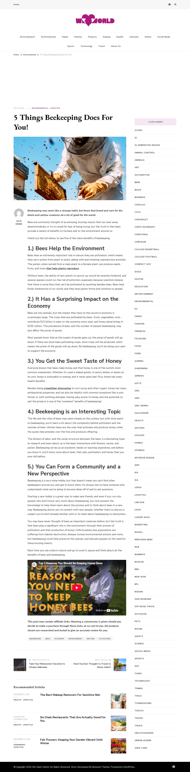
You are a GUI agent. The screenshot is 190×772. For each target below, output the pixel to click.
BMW (137, 182)
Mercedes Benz (144, 539)
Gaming (106, 37)
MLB (137, 547)
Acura (138, 130)
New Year (140, 576)
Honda (139, 443)
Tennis (139, 688)
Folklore (140, 338)
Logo (138, 509)
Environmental (48, 37)
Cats (138, 212)
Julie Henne (19, 222)
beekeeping (35, 639)
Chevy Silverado (145, 227)
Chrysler (140, 242)
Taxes (138, 673)
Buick (138, 190)
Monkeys (140, 554)
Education (141, 286)
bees (47, 639)
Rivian (138, 629)
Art (137, 167)
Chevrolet (141, 219)
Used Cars (141, 748)
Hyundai (140, 450)
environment (75, 639)
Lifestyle (134, 37)
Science (139, 643)
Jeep (137, 465)
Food (138, 346)
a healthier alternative (57, 388)
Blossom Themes (101, 767)
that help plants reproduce (62, 268)
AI (136, 137)
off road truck (145, 606)
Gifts (138, 383)
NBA (137, 569)
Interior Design (144, 457)
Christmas (141, 234)
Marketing (141, 524)
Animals (139, 160)
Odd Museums (143, 599)
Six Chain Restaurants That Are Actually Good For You (73, 719)
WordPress (129, 767)
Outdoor (140, 614)
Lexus (138, 487)
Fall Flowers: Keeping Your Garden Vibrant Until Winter (71, 741)
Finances (92, 37)
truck (138, 725)
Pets (137, 621)
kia (136, 472)
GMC (137, 390)
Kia (136, 480)
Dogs (138, 271)
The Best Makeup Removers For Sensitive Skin (70, 695)
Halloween (141, 413)
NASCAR (139, 562)
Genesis (139, 376)
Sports (70, 46)
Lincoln (139, 502)
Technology (86, 46)
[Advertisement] (95, 77)
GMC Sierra (141, 405)
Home (16, 4)
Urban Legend (143, 740)
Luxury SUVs (142, 517)
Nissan (139, 591)
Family (65, 37)
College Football (146, 256)
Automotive (142, 175)
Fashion (78, 37)
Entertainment (27, 37)
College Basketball (147, 249)
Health (119, 37)
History (140, 428)
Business (140, 197)
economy (59, 639)
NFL (137, 584)
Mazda (139, 532)
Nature (91, 639)
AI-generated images (147, 145)
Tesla (138, 696)
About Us (116, 46)
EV (136, 309)
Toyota (139, 710)
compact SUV (143, 264)
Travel (101, 46)
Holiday (139, 435)
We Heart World (40, 767)
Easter (139, 279)
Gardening (19, 745)
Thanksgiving (143, 703)
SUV (137, 666)
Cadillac (140, 204)
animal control (145, 152)
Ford (138, 353)
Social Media (163, 37)
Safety (148, 37)
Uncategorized (144, 733)
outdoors (104, 639)
